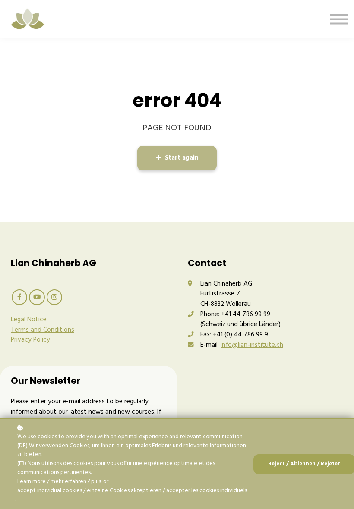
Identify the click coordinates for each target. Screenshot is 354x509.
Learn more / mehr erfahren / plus (59, 482)
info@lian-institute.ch (252, 345)
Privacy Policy (30, 340)
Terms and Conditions (42, 330)
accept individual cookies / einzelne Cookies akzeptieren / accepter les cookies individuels (132, 491)
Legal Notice (29, 319)
